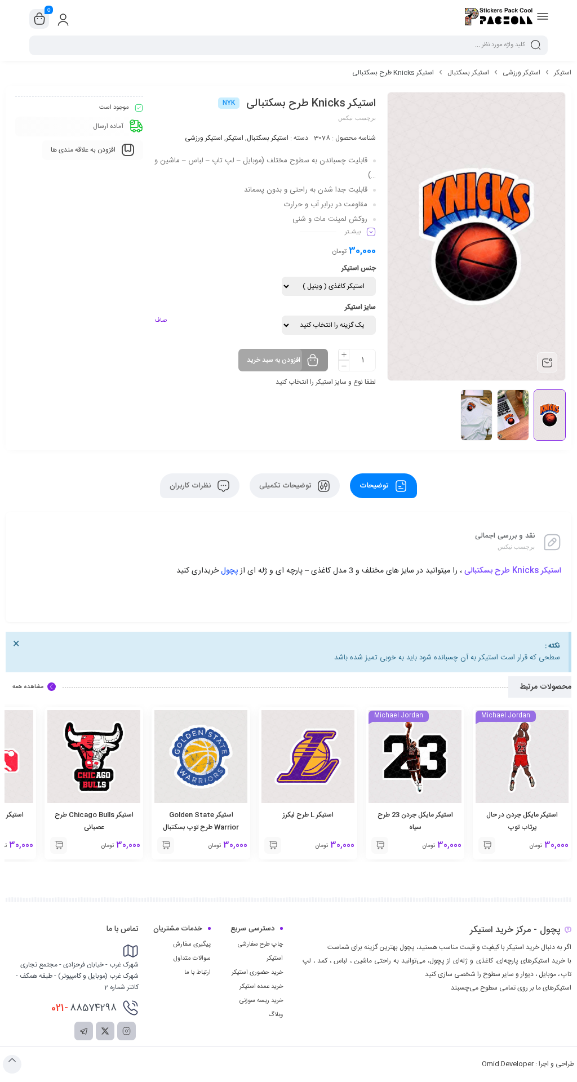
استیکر (562, 72)
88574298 (84, 1008)
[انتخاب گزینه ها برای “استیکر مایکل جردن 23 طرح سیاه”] (486, 845)
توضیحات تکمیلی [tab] (286, 486)
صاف (160, 321)
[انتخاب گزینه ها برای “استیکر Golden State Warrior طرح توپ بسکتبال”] (272, 845)
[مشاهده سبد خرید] (39, 19)
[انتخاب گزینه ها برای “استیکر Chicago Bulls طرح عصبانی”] (165, 845)
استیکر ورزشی (521, 72)
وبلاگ (275, 1015)
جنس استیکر (358, 268)
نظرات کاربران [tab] (191, 486)
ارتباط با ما (197, 973)
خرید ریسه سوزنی (261, 1001)
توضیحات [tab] (374, 486)
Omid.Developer (508, 1064)
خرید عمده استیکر (261, 987)
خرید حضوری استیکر (257, 973)
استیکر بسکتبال (468, 72)
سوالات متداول (192, 959)
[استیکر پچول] (498, 18)
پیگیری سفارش (192, 944)
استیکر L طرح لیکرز (415, 815)
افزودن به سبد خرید (273, 360)
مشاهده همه (27, 686)
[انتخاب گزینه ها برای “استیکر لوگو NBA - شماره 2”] (58, 845)
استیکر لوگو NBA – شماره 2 (94, 815)
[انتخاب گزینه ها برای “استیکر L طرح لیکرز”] (379, 845)
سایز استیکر (360, 307)
